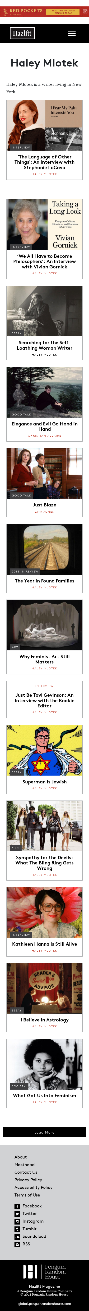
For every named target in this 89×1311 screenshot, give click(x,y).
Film (16, 848)
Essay (17, 333)
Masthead (24, 1164)
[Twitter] (17, 1214)
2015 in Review (25, 571)
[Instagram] (17, 1222)
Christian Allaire (44, 435)
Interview (21, 147)
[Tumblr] (17, 1229)
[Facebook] (17, 1206)
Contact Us (25, 1172)
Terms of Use (27, 1194)
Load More (44, 1132)
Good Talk (21, 414)
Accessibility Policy (33, 1187)
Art (15, 647)
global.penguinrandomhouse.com (44, 1303)
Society (19, 1086)
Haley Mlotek (44, 174)
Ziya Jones (44, 511)
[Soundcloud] (17, 1237)
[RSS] (17, 1244)
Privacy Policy (28, 1179)
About (20, 1156)
